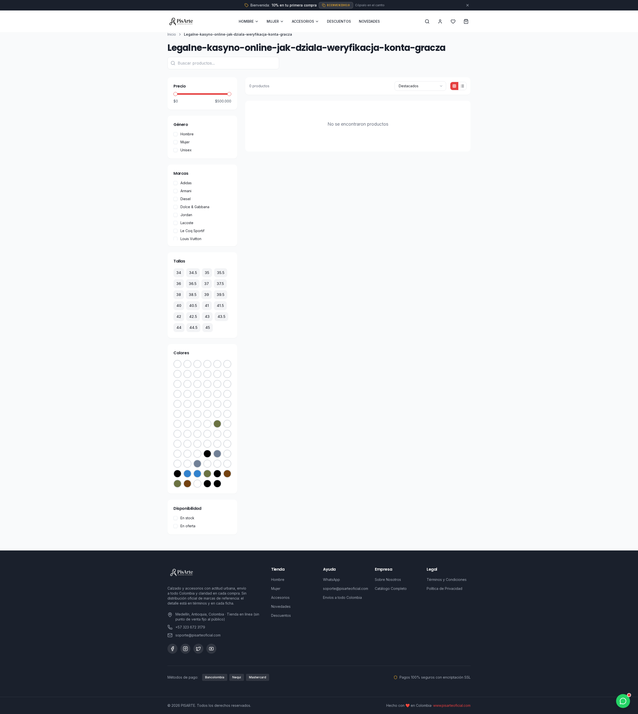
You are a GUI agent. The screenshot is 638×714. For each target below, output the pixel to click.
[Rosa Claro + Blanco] (217, 434)
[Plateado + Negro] (207, 364)
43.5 (221, 316)
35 (207, 272)
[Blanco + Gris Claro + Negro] (197, 414)
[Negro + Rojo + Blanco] (177, 474)
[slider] (175, 94)
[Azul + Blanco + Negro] (177, 414)
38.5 (192, 294)
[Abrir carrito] (466, 21)
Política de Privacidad (444, 588)
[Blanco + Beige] (197, 454)
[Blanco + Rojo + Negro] (197, 394)
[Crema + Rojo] (207, 374)
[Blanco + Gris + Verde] (217, 464)
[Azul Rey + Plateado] (227, 444)
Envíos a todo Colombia (342, 597)
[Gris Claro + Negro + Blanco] (217, 404)
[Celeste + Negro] (207, 424)
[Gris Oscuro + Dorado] (197, 364)
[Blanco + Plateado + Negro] (187, 454)
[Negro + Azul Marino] (177, 374)
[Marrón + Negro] (187, 404)
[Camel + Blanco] (187, 434)
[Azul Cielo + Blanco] (207, 414)
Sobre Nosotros (388, 579)
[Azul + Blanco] (197, 474)
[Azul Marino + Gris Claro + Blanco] (187, 414)
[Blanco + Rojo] (217, 414)
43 (207, 316)
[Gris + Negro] (197, 464)
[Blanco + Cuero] (197, 404)
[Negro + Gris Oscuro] (177, 404)
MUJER (273, 21)
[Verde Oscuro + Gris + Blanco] (187, 384)
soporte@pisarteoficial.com (345, 588)
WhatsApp (331, 579)
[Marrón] (227, 474)
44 (178, 327)
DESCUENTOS (339, 21)
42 (178, 316)
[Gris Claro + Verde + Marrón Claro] (197, 434)
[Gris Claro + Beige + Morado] (217, 384)
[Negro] (207, 454)
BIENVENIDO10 (338, 5)
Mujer (275, 588)
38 (178, 294)
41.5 (220, 305)
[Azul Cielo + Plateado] (217, 374)
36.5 (192, 283)
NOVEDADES (369, 21)
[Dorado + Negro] (177, 454)
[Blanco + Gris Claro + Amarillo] (177, 394)
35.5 (220, 272)
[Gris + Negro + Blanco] (227, 424)
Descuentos (281, 615)
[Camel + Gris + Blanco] (197, 384)
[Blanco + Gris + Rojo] (227, 464)
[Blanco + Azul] (177, 464)
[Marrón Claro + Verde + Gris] (177, 444)
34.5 (193, 272)
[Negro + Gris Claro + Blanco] (177, 424)
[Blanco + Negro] (187, 374)
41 (207, 305)
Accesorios (280, 597)
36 (178, 283)
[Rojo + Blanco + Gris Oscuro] (217, 394)
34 (178, 272)
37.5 (220, 283)
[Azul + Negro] (187, 474)
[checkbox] (175, 134)
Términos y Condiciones (447, 579)
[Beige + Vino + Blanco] (227, 384)
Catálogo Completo (391, 588)
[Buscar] (427, 21)
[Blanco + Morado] (187, 424)
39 (206, 294)
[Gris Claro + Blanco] (177, 434)
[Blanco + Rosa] (197, 444)
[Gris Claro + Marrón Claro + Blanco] (227, 434)
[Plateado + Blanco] (177, 364)
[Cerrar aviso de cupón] (468, 5)
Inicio (171, 34)
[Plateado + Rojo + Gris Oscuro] (187, 364)
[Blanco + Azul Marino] (187, 464)
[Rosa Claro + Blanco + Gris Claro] (207, 434)
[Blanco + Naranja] (207, 464)
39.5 (220, 294)
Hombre (277, 579)
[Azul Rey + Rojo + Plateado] (207, 444)
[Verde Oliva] (217, 424)
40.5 (193, 305)
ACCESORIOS (303, 21)
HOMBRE (246, 21)
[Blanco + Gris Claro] (207, 404)
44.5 (193, 327)
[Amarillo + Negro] (187, 444)
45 (207, 327)
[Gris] (217, 454)
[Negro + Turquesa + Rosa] (197, 424)
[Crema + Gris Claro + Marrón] (227, 394)
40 (178, 305)
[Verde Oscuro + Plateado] (217, 444)
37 (206, 283)
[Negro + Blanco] (217, 364)
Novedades (281, 606)
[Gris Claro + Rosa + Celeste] (207, 384)
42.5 (193, 316)
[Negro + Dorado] (227, 364)
